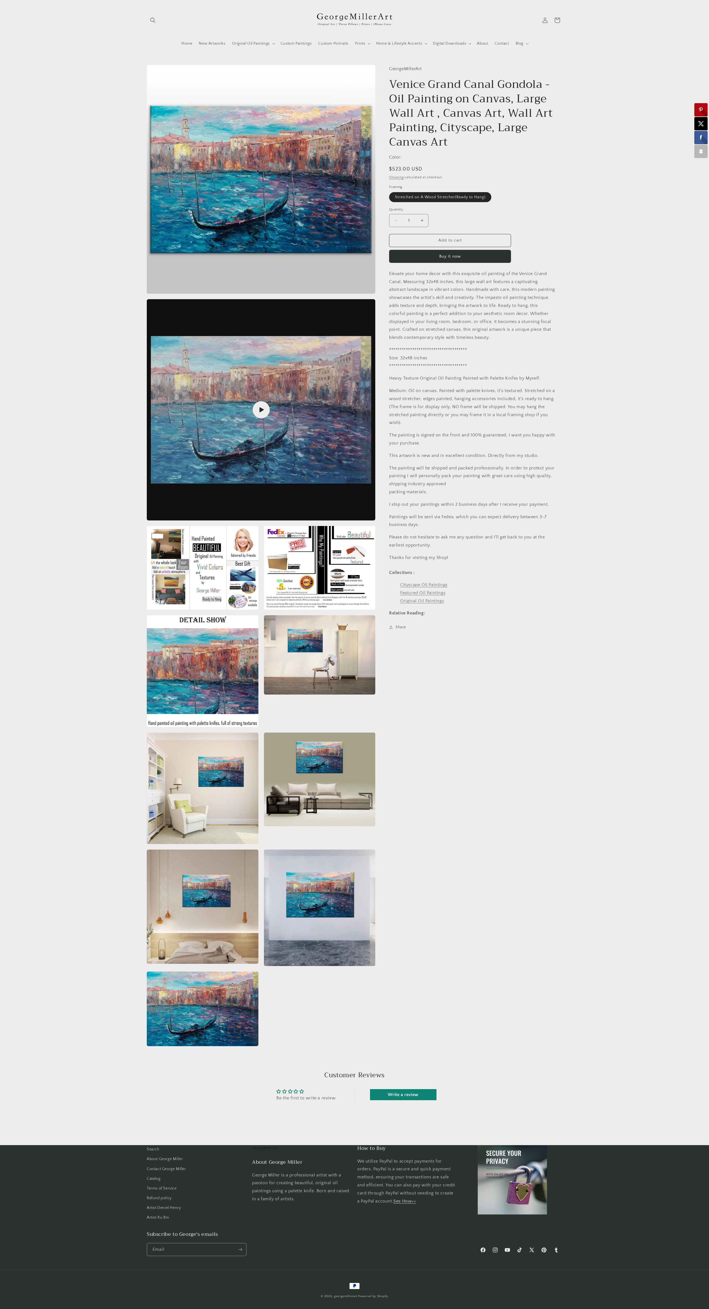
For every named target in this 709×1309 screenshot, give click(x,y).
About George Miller (165, 1159)
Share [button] (400, 627)
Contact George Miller (166, 1169)
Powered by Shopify (373, 1296)
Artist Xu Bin (158, 1217)
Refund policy (159, 1198)
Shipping (396, 177)
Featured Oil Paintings (422, 592)
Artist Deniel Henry (164, 1208)
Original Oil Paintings (422, 600)
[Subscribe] (240, 1249)
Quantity (396, 209)
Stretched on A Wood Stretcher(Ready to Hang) (440, 197)
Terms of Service (162, 1188)
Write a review (403, 1094)
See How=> (404, 1201)
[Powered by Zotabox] (701, 151)
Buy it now (450, 256)
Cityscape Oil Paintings (424, 584)
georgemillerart (345, 1296)
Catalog (153, 1178)
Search (153, 1149)
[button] (153, 20)
